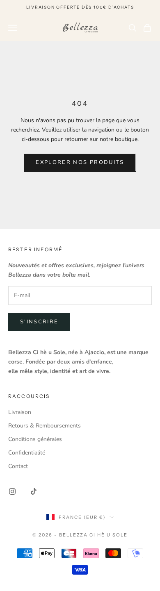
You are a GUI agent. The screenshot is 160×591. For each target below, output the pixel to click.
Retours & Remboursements (44, 426)
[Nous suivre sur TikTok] (34, 491)
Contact (18, 466)
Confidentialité (26, 453)
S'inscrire (39, 321)
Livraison (19, 412)
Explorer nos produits (80, 162)
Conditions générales (35, 439)
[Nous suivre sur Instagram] (12, 491)
